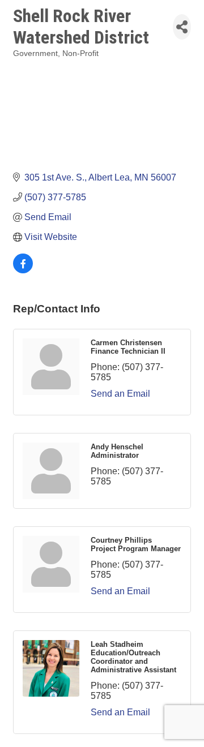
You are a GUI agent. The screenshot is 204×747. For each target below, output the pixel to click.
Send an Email (120, 393)
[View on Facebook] (23, 270)
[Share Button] (182, 27)
